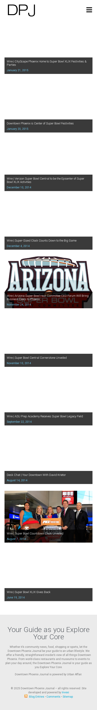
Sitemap (68, 696)
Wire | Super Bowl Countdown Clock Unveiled (35, 533)
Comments (53, 696)
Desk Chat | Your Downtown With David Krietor (36, 475)
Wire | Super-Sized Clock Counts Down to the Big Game (41, 240)
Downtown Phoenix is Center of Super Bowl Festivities (40, 123)
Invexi (65, 692)
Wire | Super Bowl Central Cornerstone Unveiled (37, 357)
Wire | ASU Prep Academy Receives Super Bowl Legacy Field (45, 416)
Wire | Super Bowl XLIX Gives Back (29, 592)
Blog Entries (36, 696)
